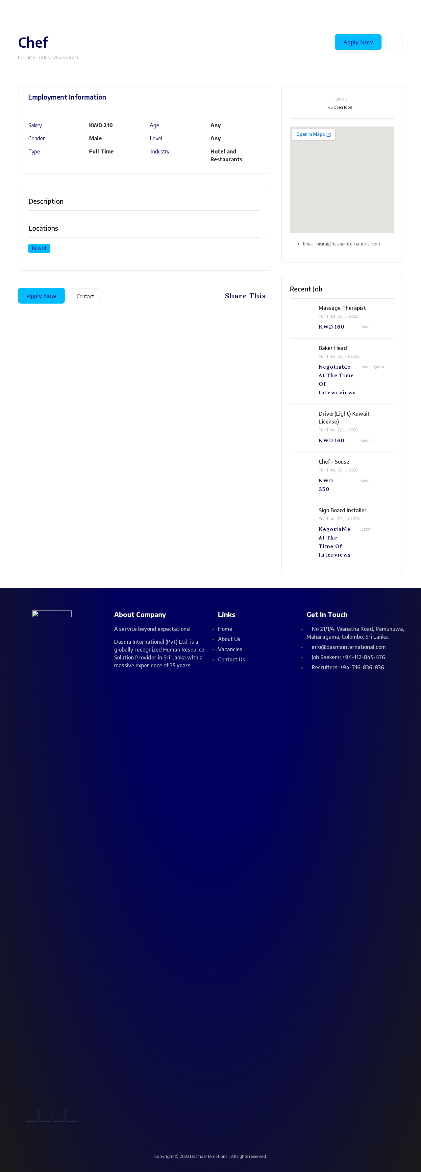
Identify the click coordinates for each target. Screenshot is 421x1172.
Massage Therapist (342, 308)
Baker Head (333, 348)
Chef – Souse (334, 461)
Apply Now (358, 42)
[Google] (72, 1116)
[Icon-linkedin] (58, 1116)
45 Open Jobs (340, 107)
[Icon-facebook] (31, 1116)
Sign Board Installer (343, 510)
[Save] (394, 42)
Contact (85, 296)
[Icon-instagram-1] (45, 1116)
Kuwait (39, 248)
